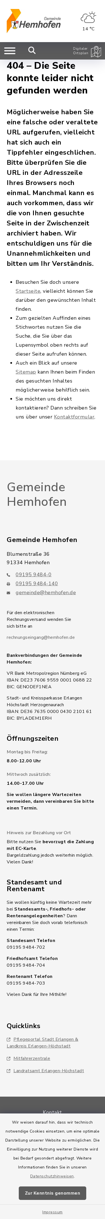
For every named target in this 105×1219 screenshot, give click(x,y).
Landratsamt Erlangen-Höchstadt (48, 1071)
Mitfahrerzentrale (31, 1058)
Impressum (52, 1212)
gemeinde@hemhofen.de (46, 592)
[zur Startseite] (34, 21)
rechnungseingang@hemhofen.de (41, 637)
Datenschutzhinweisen (52, 1176)
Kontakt (52, 1112)
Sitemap (26, 372)
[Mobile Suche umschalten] (32, 51)
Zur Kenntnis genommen (52, 1193)
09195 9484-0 (34, 574)
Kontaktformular (74, 416)
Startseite (28, 291)
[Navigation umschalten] (10, 50)
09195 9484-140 (37, 583)
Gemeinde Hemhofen (37, 495)
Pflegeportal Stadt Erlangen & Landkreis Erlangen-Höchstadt (42, 1042)
